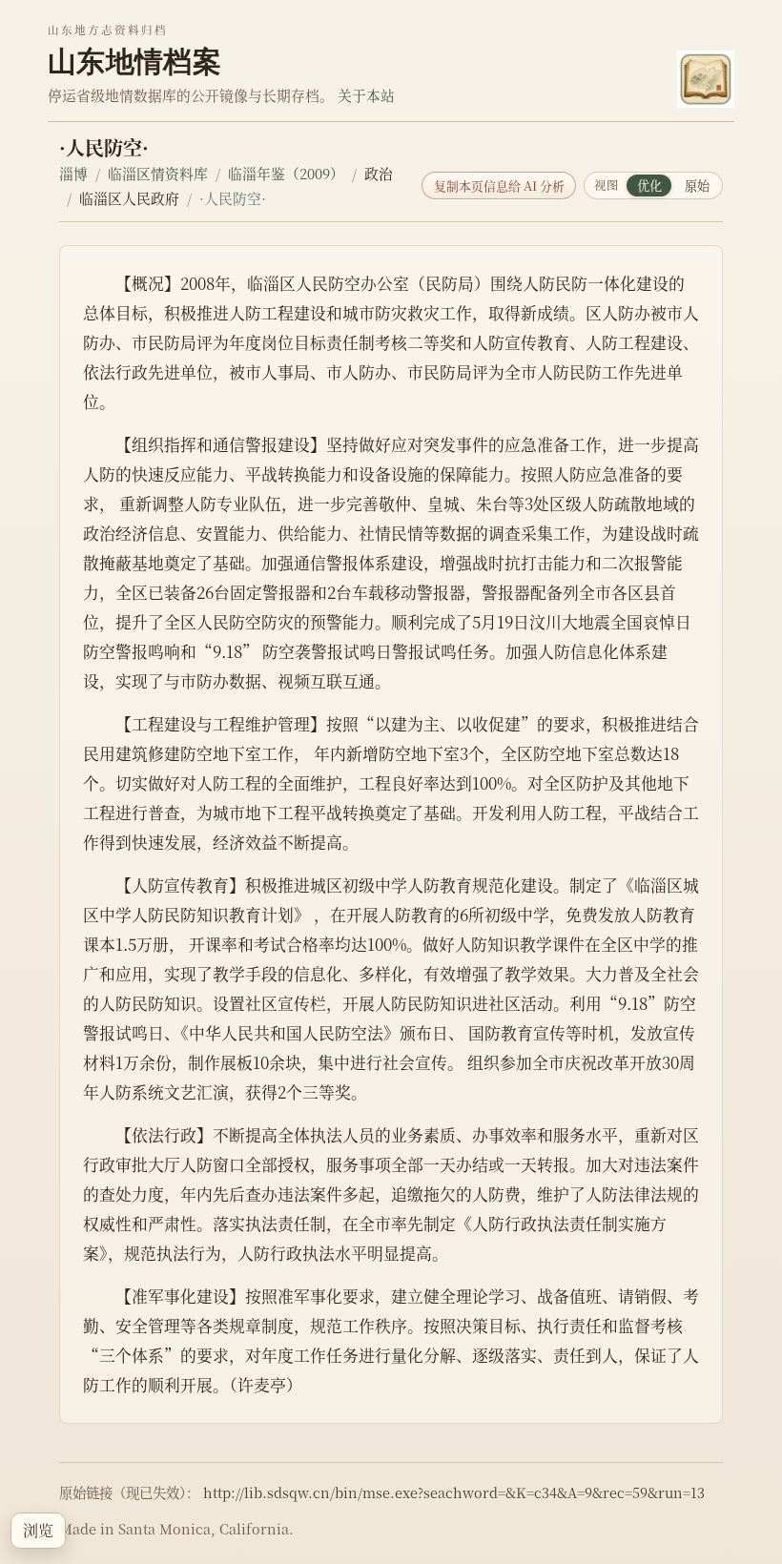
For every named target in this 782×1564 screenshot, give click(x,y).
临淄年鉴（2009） (286, 173)
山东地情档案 (134, 61)
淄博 (73, 173)
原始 (697, 185)
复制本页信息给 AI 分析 (499, 185)
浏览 (38, 1530)
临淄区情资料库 (158, 173)
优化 (649, 185)
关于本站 (366, 95)
